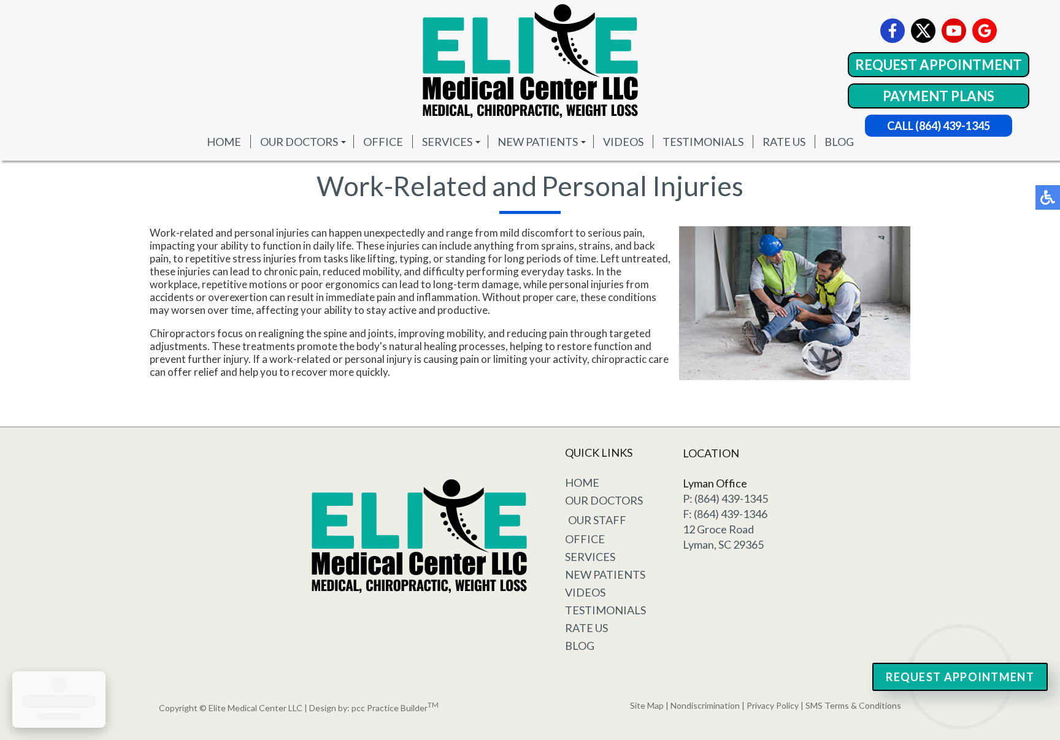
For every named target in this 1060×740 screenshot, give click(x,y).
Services (447, 141)
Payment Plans (938, 96)
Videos (623, 141)
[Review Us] (984, 30)
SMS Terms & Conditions (853, 705)
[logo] (530, 61)
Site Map (647, 705)
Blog (839, 141)
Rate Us (783, 141)
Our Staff (597, 520)
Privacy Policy (773, 705)
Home (224, 141)
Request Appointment (938, 64)
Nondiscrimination (705, 705)
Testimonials (702, 141)
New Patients (537, 141)
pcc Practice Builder (395, 708)
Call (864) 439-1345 (938, 125)
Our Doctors (299, 141)
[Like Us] (892, 30)
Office (383, 141)
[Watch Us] (954, 30)
